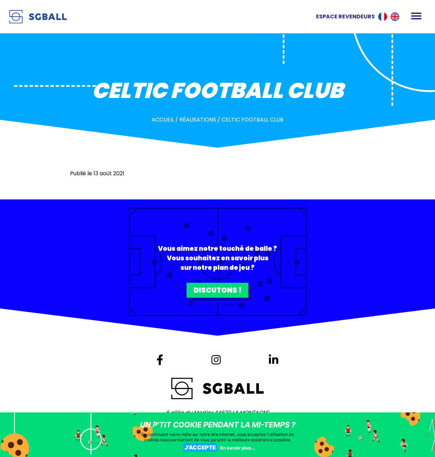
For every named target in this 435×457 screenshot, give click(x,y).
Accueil (163, 120)
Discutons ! (218, 290)
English (394, 16)
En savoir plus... (237, 448)
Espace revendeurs (345, 16)
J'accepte (200, 447)
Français (382, 16)
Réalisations (197, 120)
